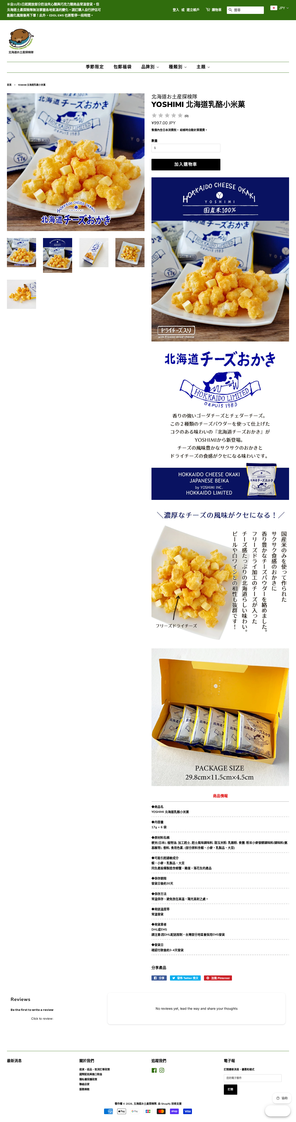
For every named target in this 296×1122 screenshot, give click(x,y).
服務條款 (84, 1089)
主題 (202, 67)
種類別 (176, 67)
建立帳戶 (193, 10)
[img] (167, 116)
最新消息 (14, 1060)
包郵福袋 (123, 67)
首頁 (9, 85)
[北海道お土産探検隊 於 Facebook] (154, 1071)
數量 (154, 141)
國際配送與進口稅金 (90, 1074)
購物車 (217, 10)
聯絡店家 (84, 1084)
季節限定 (95, 67)
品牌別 (148, 67)
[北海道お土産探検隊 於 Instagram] (161, 1071)
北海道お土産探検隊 (145, 1104)
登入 (176, 10)
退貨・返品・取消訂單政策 (94, 1069)
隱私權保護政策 (88, 1079)
